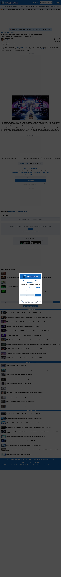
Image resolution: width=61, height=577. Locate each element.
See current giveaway (30, 290)
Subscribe (38, 295)
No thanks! (30, 297)
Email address (23, 292)
